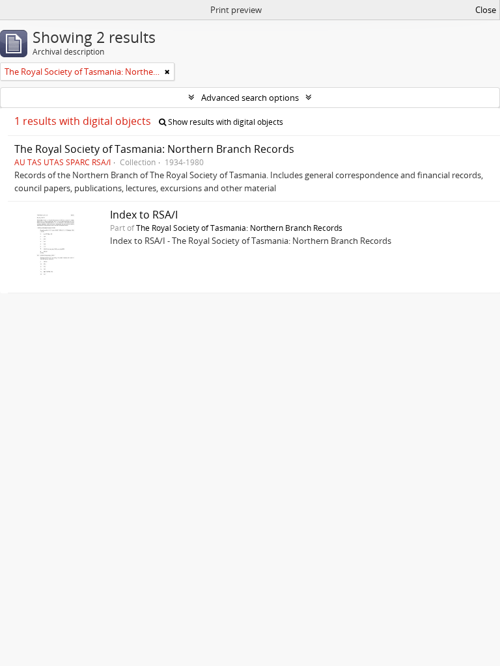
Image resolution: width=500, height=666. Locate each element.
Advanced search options (250, 97)
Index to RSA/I (144, 214)
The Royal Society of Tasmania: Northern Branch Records (154, 149)
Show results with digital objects (224, 121)
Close (485, 10)
